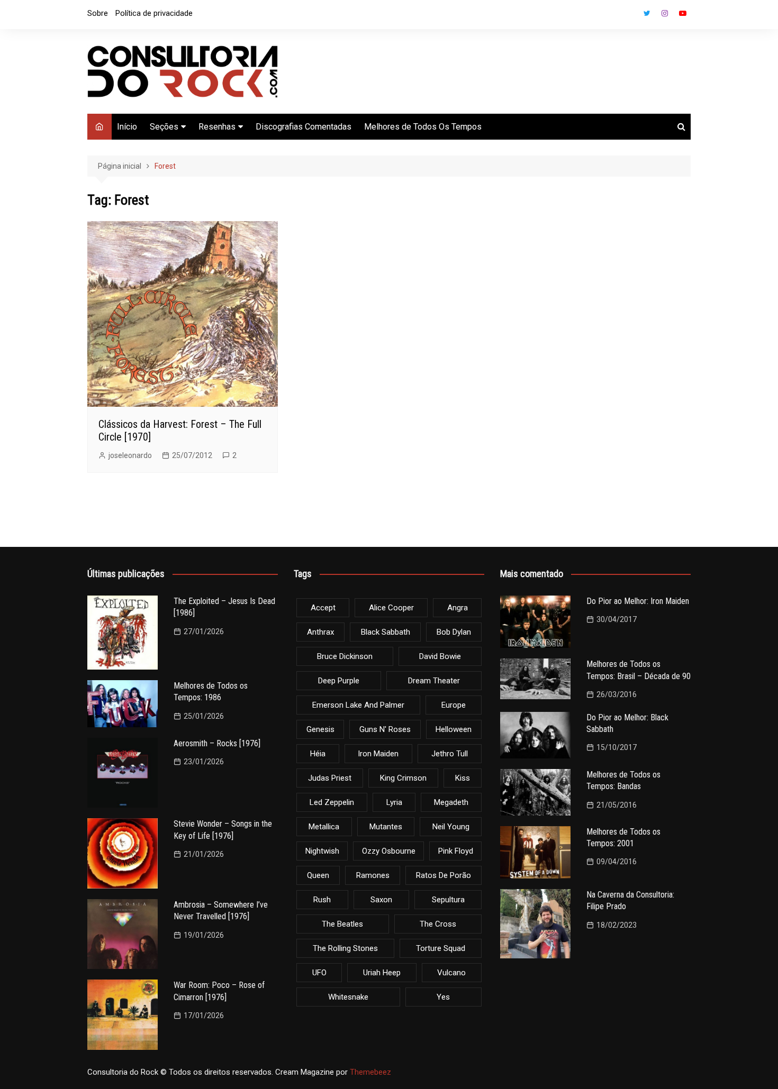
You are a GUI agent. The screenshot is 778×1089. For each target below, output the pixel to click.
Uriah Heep (382, 972)
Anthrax (320, 632)
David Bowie (440, 656)
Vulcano (451, 972)
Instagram (665, 13)
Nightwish (322, 851)
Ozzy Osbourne (388, 851)
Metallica (324, 826)
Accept (323, 607)
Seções (164, 127)
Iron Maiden (378, 753)
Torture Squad (440, 948)
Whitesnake (348, 997)
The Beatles (342, 924)
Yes (443, 997)
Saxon (381, 899)
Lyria (394, 802)
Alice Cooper (391, 607)
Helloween (454, 729)
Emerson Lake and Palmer (358, 705)
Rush (322, 899)
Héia (317, 753)
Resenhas (217, 127)
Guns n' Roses (385, 729)
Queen (318, 875)
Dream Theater (434, 680)
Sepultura (448, 899)
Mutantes (385, 826)
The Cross (438, 924)
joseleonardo (130, 455)
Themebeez (370, 1072)
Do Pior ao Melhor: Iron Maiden (637, 601)
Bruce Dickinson (345, 656)
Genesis (320, 729)
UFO (319, 972)
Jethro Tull (449, 753)
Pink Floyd (455, 851)
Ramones (373, 875)
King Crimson (403, 778)
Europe (453, 705)
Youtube (683, 13)
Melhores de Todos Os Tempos (423, 127)
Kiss (462, 778)
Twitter (647, 13)
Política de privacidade (154, 13)
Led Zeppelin (332, 802)
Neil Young (450, 826)
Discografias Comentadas (303, 127)
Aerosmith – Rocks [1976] (217, 743)
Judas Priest (329, 778)
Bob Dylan (454, 632)
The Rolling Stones (345, 948)
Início (127, 127)
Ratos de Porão (443, 875)
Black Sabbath (385, 632)
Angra (457, 607)
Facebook (629, 16)
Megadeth (451, 802)
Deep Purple (338, 680)
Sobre (97, 13)
